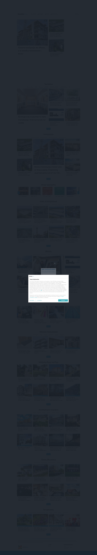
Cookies (36, 297)
